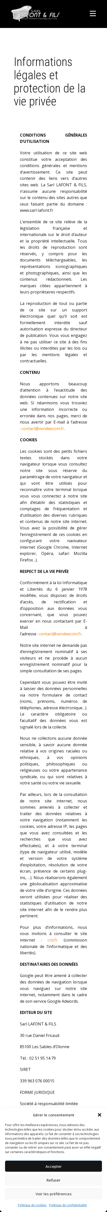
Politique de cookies (32, 1205)
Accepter (54, 1166)
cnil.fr (53, 940)
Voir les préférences (54, 1193)
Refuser (53, 1180)
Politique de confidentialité (68, 1205)
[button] (99, 1114)
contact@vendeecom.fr (43, 428)
